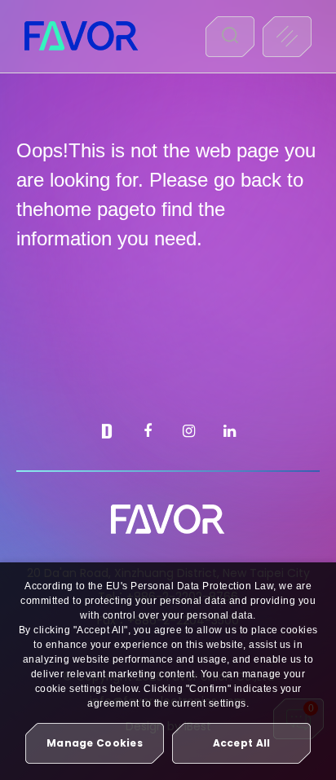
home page (91, 209)
